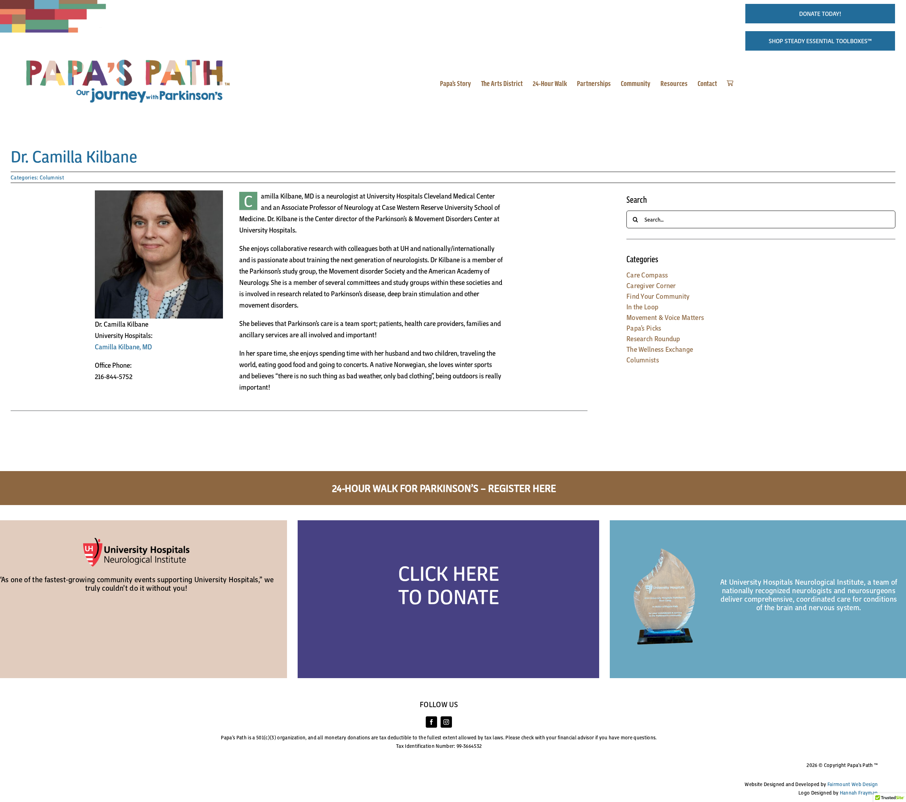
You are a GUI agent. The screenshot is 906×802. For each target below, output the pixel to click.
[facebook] (431, 722)
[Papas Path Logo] (131, 58)
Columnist (52, 177)
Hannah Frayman (859, 792)
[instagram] (446, 722)
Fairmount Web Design (852, 784)
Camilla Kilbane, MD (123, 346)
